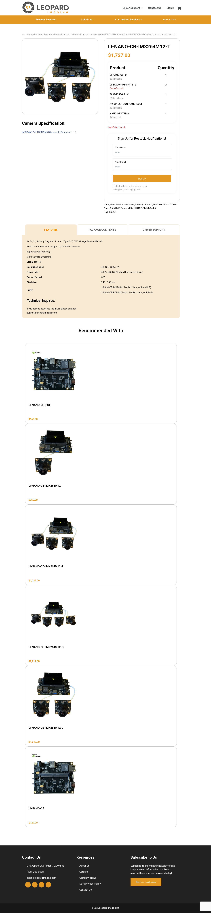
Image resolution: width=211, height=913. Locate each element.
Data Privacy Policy (90, 883)
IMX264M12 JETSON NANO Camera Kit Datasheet (47, 132)
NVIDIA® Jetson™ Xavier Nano (88, 34)
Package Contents (102, 229)
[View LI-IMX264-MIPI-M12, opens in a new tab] (136, 84)
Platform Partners (43, 34)
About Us (168, 19)
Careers (83, 871)
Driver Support (131, 8)
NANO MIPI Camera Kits (115, 34)
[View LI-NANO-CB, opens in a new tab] (126, 74)
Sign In (170, 8)
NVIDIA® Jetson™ (63, 34)
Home (30, 34)
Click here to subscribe (146, 882)
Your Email (120, 162)
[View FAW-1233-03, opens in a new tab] (128, 94)
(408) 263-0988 (35, 871)
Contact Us (154, 8)
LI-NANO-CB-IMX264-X (140, 34)
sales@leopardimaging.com (126, 189)
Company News (87, 877)
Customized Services (127, 19)
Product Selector (46, 19)
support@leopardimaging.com (42, 312)
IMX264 (112, 212)
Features (51, 229)
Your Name (120, 147)
